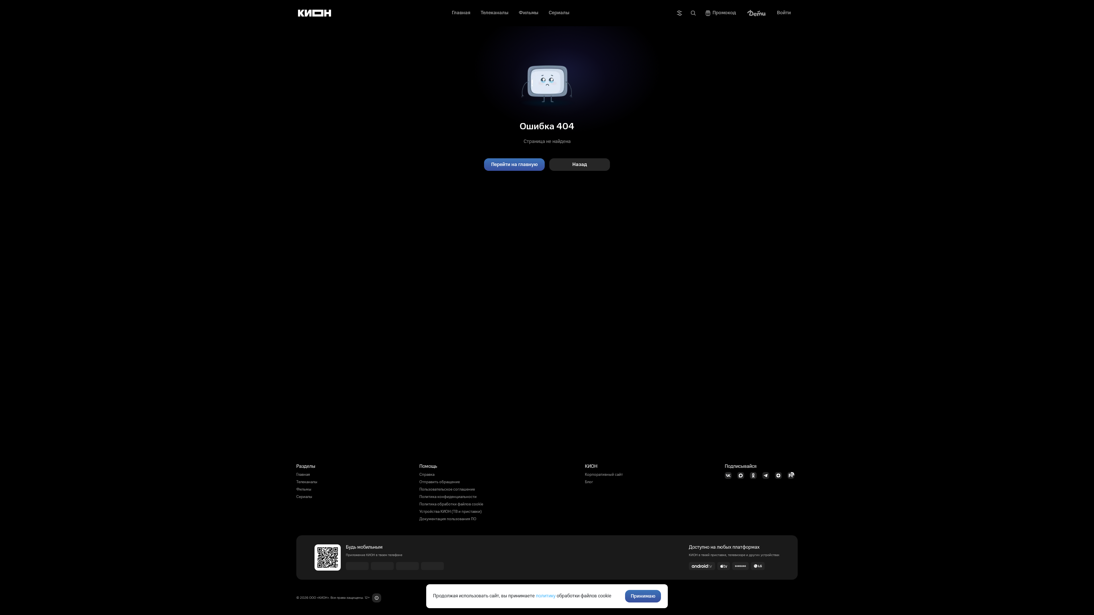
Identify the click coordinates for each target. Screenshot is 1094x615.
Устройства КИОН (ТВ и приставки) (450, 511)
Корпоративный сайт (604, 474)
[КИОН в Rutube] (792, 475)
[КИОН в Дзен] (780, 475)
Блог (589, 482)
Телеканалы (306, 482)
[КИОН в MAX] (742, 475)
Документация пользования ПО (447, 519)
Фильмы (303, 489)
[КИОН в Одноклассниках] (755, 475)
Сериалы (304, 496)
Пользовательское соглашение (447, 489)
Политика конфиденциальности (448, 496)
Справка (426, 474)
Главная (303, 474)
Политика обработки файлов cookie (451, 504)
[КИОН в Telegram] (767, 475)
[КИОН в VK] (730, 475)
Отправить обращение (439, 482)
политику (546, 596)
